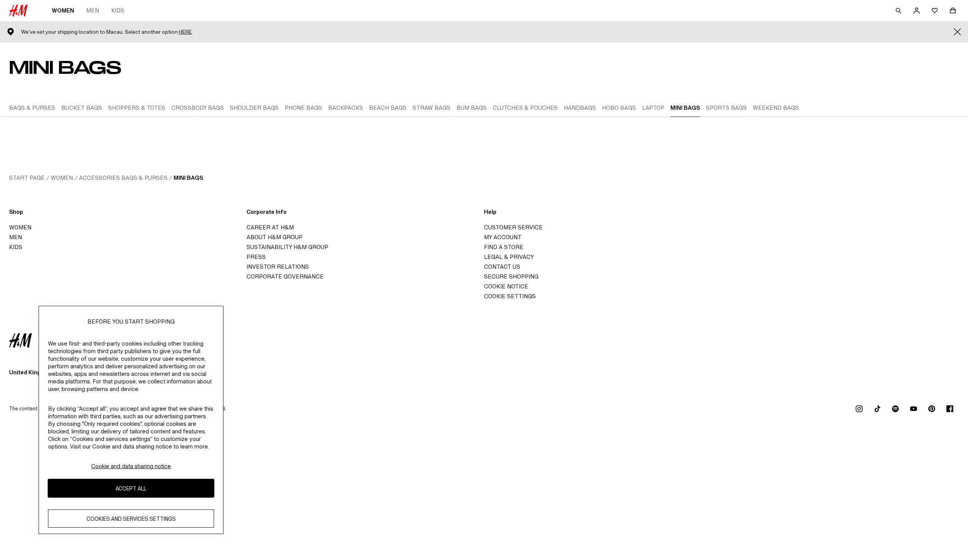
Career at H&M (270, 227)
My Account (502, 237)
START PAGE (27, 177)
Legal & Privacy (509, 257)
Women (63, 10)
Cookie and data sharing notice (131, 466)
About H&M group (274, 237)
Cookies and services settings (131, 518)
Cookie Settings (510, 296)
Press (256, 257)
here (185, 32)
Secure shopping (511, 276)
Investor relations (278, 266)
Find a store (503, 247)
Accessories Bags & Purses (123, 177)
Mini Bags (188, 177)
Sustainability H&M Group (287, 247)
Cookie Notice (506, 286)
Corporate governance (285, 276)
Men (92, 10)
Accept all (131, 488)
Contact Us (502, 266)
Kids (117, 10)
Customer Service (513, 227)
